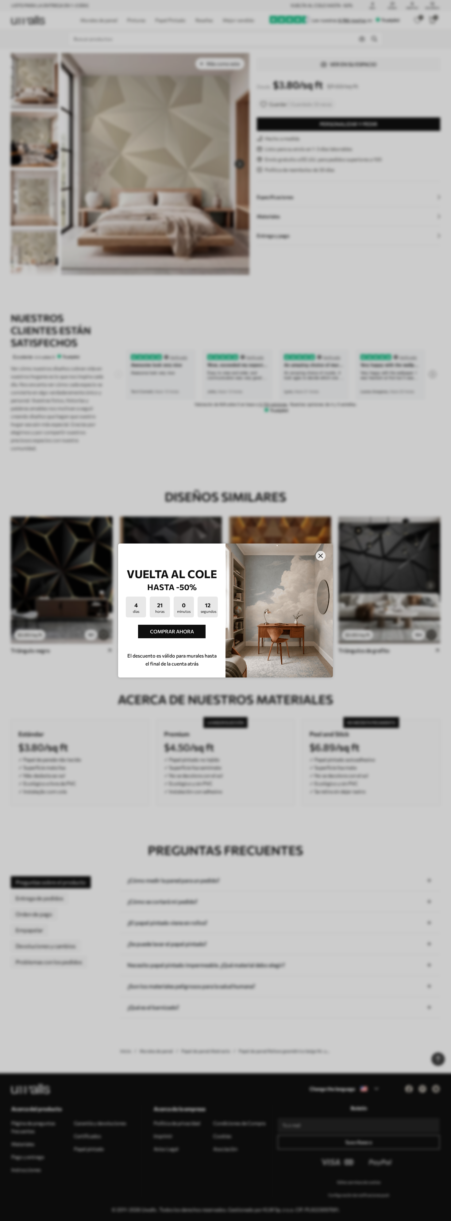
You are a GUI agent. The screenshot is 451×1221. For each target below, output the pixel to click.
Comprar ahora (172, 631)
